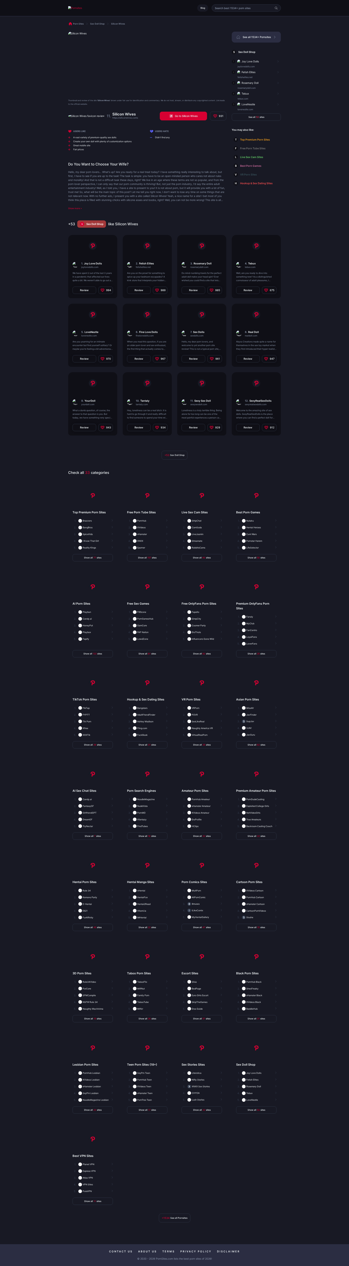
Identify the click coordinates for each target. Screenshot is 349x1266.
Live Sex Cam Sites (251, 157)
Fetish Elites (248, 72)
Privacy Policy (196, 1251)
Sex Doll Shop (246, 51)
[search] (276, 8)
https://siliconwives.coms (125, 117)
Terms (168, 1251)
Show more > (75, 208)
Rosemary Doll (250, 82)
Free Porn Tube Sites (253, 148)
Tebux (245, 93)
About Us (147, 1251)
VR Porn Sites (248, 174)
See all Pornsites (174, 1217)
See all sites (256, 117)
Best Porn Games (250, 165)
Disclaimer (228, 1251)
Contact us (121, 1251)
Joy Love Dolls (250, 61)
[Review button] (277, 61)
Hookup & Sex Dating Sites (256, 183)
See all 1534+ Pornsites (257, 37)
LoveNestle (248, 104)
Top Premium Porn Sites (255, 139)
